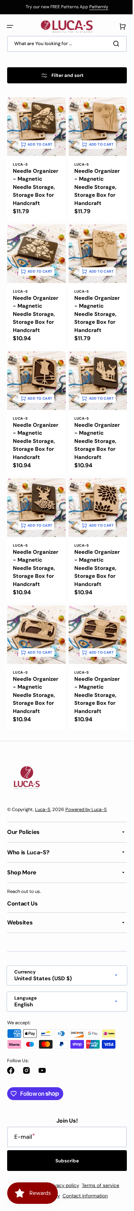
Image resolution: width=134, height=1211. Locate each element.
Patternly (96, 7)
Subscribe (64, 1188)
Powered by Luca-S (86, 836)
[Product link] (35, 162)
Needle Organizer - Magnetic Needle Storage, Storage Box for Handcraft (34, 188)
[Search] (112, 44)
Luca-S (42, 836)
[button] (10, 26)
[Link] (64, 7)
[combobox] (64, 44)
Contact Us (22, 930)
